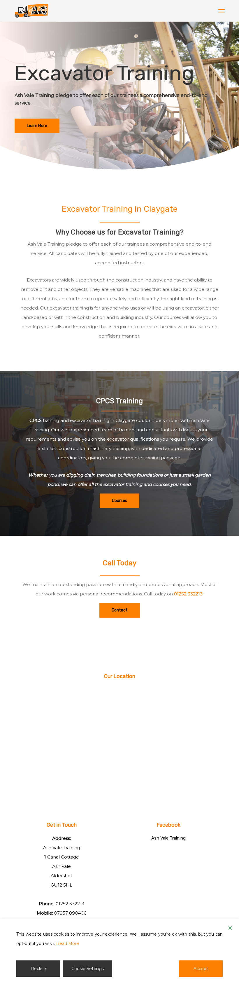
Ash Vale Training (168, 838)
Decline (38, 968)
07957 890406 (70, 913)
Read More (67, 943)
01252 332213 (188, 594)
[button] (221, 11)
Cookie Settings (87, 968)
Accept (201, 968)
